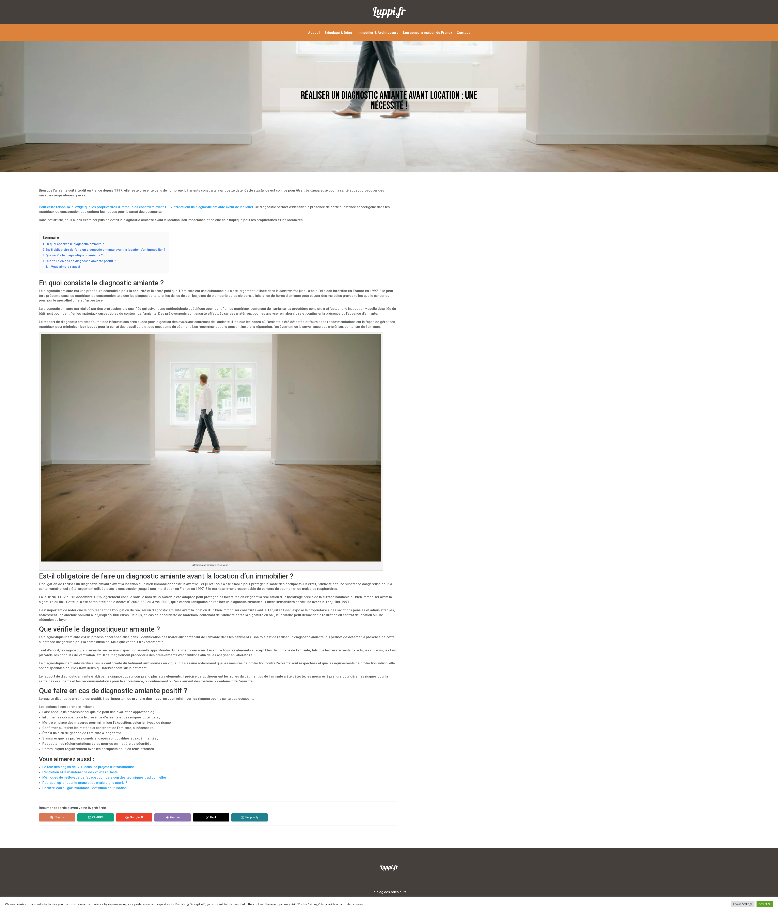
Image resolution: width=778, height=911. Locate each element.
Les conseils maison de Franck (427, 33)
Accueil (314, 33)
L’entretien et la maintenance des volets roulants (80, 772)
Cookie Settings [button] (742, 904)
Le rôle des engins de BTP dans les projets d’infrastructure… (89, 767)
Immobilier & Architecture (378, 33)
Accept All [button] (765, 904)
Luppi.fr (389, 11)
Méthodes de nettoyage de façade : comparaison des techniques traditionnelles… (105, 777)
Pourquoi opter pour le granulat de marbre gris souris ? (84, 783)
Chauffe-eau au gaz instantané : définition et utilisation (84, 788)
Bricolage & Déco (338, 33)
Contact (463, 33)
